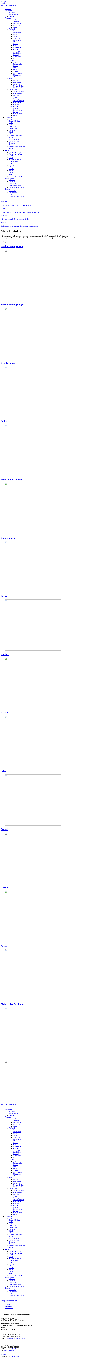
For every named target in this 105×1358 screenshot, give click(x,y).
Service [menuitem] (7, 189)
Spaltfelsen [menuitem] (16, 51)
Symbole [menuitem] (12, 143)
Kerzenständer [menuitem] (17, 110)
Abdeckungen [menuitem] (17, 77)
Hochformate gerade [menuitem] (15, 152)
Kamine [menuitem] (15, 66)
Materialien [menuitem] (8, 11)
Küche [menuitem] (15, 115)
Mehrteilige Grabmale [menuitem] (16, 176)
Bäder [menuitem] (15, 68)
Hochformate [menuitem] (17, 31)
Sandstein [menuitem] (12, 16)
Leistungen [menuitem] (12, 191)
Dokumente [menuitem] (13, 193)
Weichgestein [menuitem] (13, 14)
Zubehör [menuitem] (16, 49)
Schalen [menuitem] (11, 169)
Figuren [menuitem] (15, 108)
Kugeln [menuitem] (15, 112)
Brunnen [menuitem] (16, 95)
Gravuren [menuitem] (12, 130)
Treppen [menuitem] (15, 62)
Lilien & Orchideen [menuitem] (15, 136)
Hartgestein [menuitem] (12, 12)
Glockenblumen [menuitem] (14, 128)
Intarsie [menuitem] (11, 134)
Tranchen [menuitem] (16, 22)
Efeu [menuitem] (10, 125)
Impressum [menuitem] (8, 1306)
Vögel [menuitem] (11, 148)
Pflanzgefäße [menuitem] (17, 93)
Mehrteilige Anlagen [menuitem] (15, 159)
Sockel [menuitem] (15, 45)
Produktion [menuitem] (12, 183)
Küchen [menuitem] (15, 69)
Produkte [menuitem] (8, 18)
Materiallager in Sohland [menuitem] (17, 187)
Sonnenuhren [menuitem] (17, 113)
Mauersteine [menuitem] (17, 75)
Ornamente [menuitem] (8, 117)
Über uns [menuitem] (12, 180)
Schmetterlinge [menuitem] (14, 139)
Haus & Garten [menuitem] (14, 106)
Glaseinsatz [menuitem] (12, 126)
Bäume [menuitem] (11, 119)
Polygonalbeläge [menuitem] (18, 86)
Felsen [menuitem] (15, 34)
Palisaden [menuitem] (16, 80)
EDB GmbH (14, 1356)
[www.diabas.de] (4, 1354)
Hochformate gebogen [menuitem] (16, 154)
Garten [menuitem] (11, 172)
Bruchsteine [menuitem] (17, 84)
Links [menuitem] (11, 194)
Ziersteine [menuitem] (16, 104)
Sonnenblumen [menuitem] (14, 141)
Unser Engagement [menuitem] (15, 185)
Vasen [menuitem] (11, 174)
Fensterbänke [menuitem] (17, 64)
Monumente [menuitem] (17, 56)
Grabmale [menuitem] (12, 29)
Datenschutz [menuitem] (9, 1308)
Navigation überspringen (9, 5)
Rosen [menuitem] (11, 137)
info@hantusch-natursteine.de (15, 1338)
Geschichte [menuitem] (12, 182)
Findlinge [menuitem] (16, 55)
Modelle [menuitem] (7, 150)
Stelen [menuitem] (15, 36)
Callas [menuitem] (11, 123)
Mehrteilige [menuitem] (17, 38)
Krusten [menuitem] (15, 27)
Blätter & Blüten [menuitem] (14, 121)
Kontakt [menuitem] (7, 1304)
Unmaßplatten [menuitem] (17, 23)
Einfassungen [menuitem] (17, 47)
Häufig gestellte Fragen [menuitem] (16, 196)
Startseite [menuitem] (8, 9)
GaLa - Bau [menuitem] (13, 90)
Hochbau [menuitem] (12, 60)
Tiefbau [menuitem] (11, 79)
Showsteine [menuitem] (17, 102)
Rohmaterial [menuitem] (13, 20)
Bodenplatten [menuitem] (17, 73)
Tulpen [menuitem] (11, 145)
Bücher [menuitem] (15, 42)
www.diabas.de (9, 1351)
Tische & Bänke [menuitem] (18, 91)
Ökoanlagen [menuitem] (17, 40)
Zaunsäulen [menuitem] (17, 82)
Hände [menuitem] (11, 132)
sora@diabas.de (11, 1349)
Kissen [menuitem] (15, 44)
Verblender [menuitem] (16, 71)
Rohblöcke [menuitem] (16, 25)
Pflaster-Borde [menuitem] (17, 88)
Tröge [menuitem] (15, 97)
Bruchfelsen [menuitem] (17, 53)
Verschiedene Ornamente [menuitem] (17, 147)
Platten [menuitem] (15, 58)
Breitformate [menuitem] (17, 33)
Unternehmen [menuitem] (9, 178)
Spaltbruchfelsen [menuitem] (18, 101)
